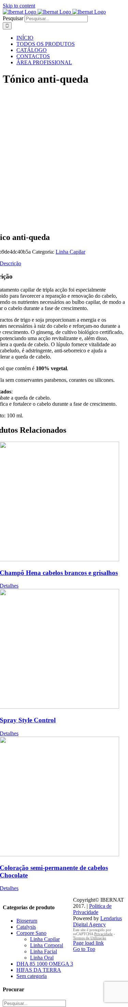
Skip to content (19, 6)
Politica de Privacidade (92, 909)
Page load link (88, 943)
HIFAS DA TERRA (38, 970)
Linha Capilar (70, 252)
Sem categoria (31, 976)
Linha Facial (43, 951)
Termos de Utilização (89, 938)
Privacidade (103, 934)
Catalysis (26, 927)
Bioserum (26, 921)
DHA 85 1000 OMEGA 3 (44, 964)
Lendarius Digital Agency (97, 921)
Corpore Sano (31, 933)
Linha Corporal (46, 945)
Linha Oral (42, 958)
